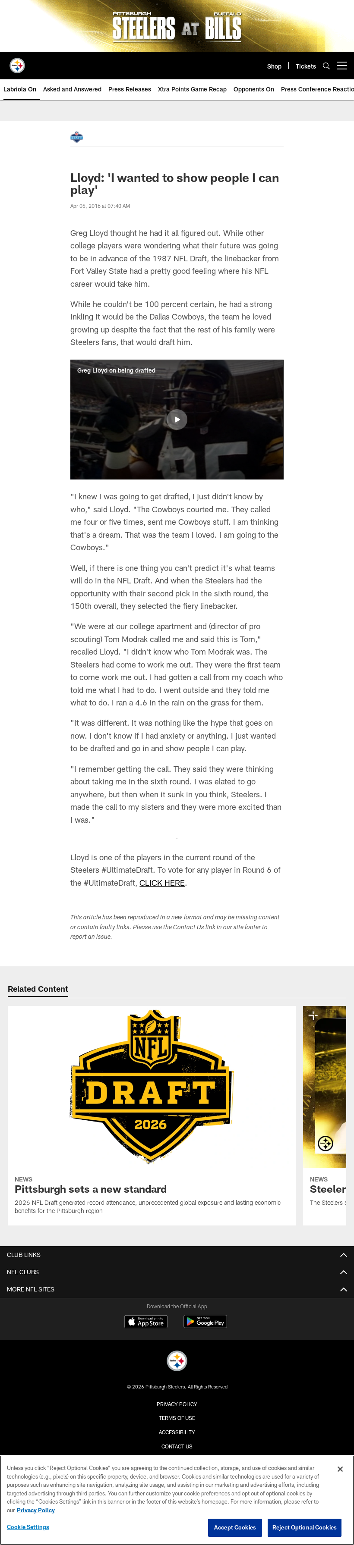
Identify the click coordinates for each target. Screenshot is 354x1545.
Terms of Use (177, 1418)
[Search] (326, 66)
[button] (177, 419)
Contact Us (177, 1446)
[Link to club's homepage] (17, 62)
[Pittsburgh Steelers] (177, 1362)
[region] (177, 1500)
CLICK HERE (162, 882)
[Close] (340, 1469)
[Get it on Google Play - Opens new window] (205, 1325)
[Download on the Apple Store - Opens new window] (146, 1322)
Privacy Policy (177, 1404)
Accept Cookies (235, 1527)
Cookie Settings (28, 1526)
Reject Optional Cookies (304, 1527)
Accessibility (177, 1432)
